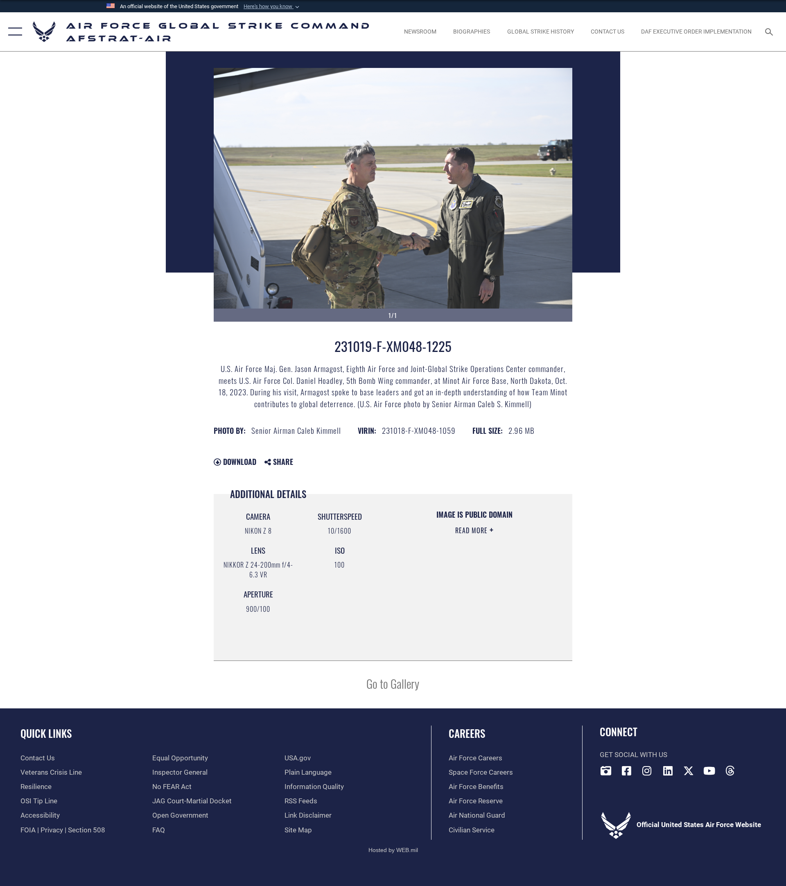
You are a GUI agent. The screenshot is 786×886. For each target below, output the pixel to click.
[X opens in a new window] (688, 770)
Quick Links (46, 733)
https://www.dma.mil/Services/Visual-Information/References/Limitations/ (464, 611)
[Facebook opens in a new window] (626, 770)
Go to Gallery (392, 683)
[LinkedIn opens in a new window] (668, 770)
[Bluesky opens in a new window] (751, 768)
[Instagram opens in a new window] (647, 770)
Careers (467, 733)
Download (238, 461)
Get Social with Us (633, 755)
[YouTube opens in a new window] (709, 770)
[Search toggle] (769, 31)
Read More (472, 530)
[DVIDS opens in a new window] (606, 770)
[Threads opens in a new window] (730, 770)
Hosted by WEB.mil (393, 850)
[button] (272, 6)
